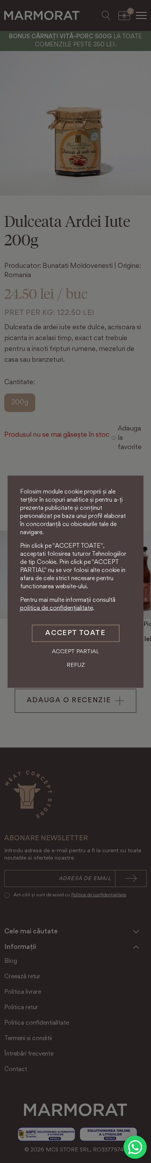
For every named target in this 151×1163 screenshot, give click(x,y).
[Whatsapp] (135, 1147)
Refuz (76, 665)
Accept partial (75, 651)
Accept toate (75, 633)
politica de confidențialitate (56, 608)
